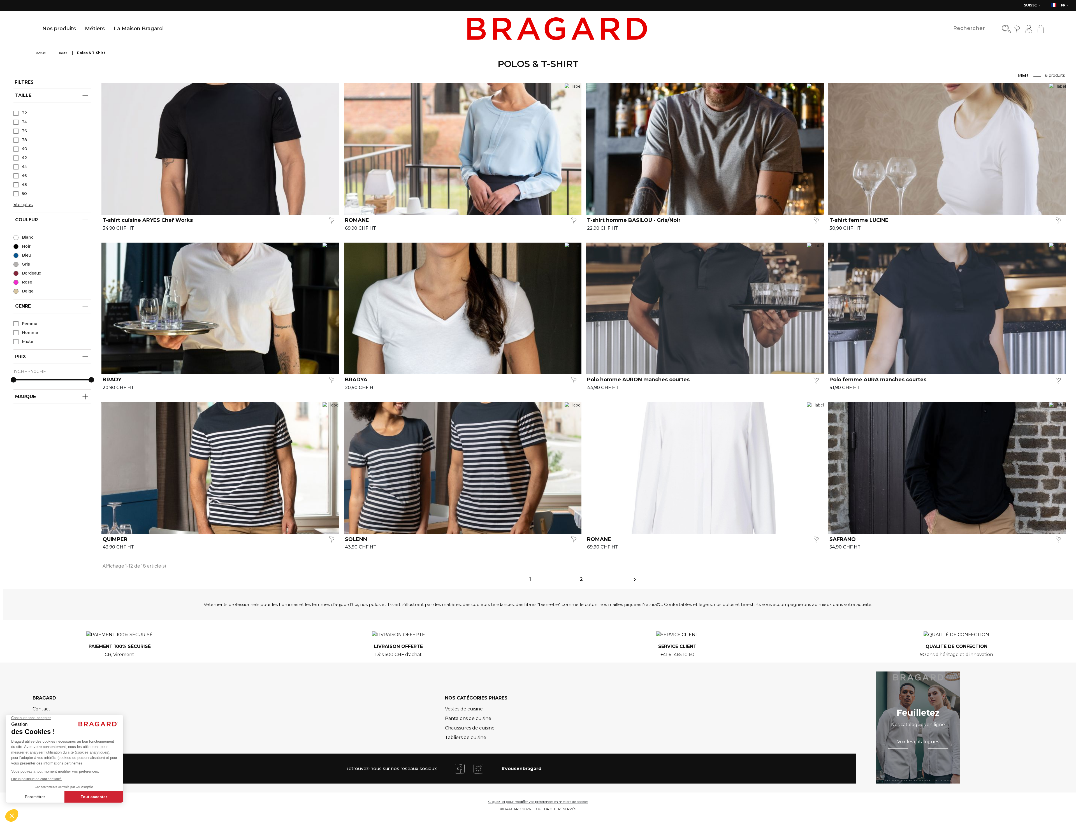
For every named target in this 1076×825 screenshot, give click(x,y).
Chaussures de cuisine (470, 728)
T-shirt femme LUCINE (859, 220)
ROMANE (357, 220)
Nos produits (59, 28)
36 (24, 130)
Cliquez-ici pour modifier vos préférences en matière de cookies (538, 802)
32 (24, 112)
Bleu (26, 255)
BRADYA (356, 380)
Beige (28, 291)
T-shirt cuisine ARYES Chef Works (148, 220)
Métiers (95, 28)
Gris (26, 264)
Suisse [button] (1031, 5)
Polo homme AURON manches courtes (638, 380)
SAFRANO (842, 539)
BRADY (112, 380)
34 (24, 121)
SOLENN (356, 539)
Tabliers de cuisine (465, 737)
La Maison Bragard (138, 28)
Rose (27, 282)
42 (24, 157)
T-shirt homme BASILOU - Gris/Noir (634, 220)
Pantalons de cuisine (468, 718)
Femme (29, 323)
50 (24, 193)
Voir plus (23, 204)
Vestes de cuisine (464, 709)
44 (24, 166)
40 (24, 148)
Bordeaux (31, 273)
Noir (26, 246)
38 (24, 139)
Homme (30, 332)
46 (24, 175)
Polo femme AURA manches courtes (877, 380)
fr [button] (1063, 5)
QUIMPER (115, 539)
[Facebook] (460, 768)
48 (24, 184)
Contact (41, 709)
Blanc (27, 237)
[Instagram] (478, 768)
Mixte (27, 341)
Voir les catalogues (918, 741)
